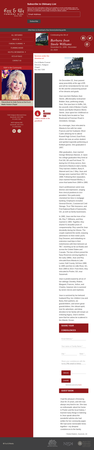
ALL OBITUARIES (16, 35)
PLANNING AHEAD (17, 48)
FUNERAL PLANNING (17, 43)
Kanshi (80, 384)
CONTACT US (16, 61)
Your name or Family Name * (71, 346)
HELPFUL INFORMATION (17, 52)
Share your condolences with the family (73, 362)
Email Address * (67, 339)
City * (63, 354)
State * (81, 354)
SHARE (66, 380)
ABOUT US (16, 39)
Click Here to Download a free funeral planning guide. (47, 30)
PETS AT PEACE (17, 56)
